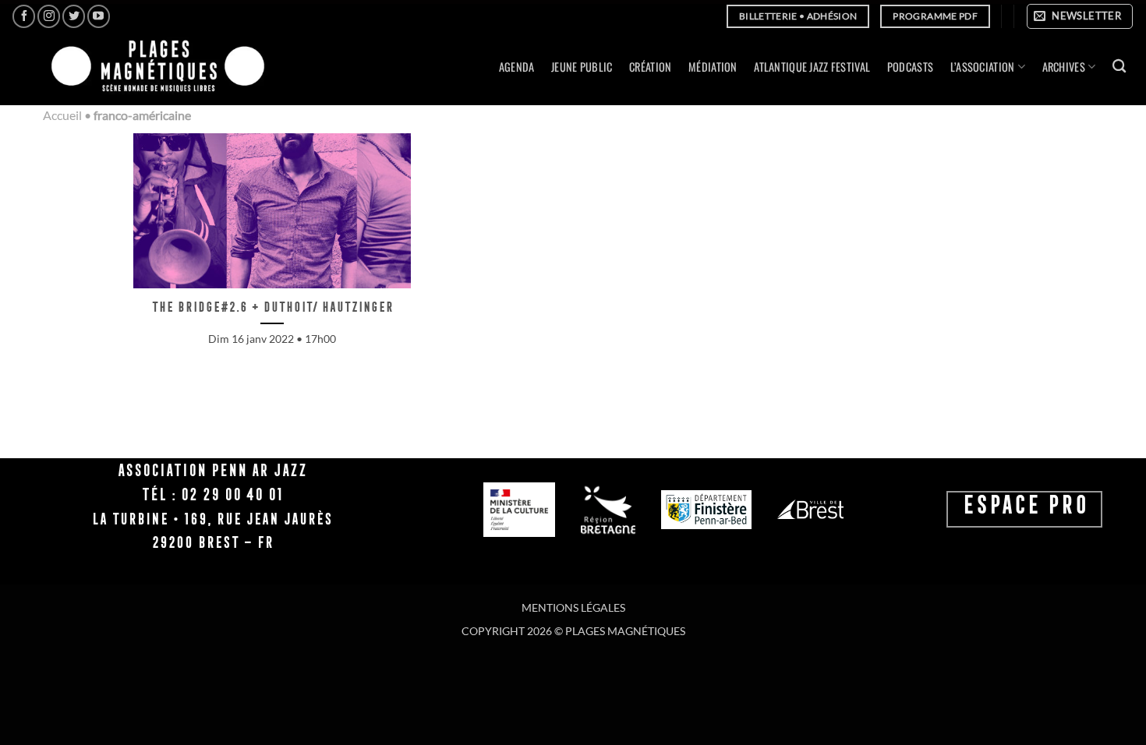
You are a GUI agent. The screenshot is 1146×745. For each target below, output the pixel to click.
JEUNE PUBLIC (581, 66)
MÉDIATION (712, 66)
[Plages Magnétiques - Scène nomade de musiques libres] (153, 67)
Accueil (62, 115)
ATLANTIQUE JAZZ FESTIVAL (812, 66)
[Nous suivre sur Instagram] (48, 16)
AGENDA (517, 66)
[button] (1080, 16)
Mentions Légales (573, 607)
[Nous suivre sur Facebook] (23, 16)
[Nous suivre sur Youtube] (98, 16)
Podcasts (910, 66)
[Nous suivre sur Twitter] (73, 16)
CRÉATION (650, 66)
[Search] (1119, 66)
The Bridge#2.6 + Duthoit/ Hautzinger (272, 306)
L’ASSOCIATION (982, 66)
